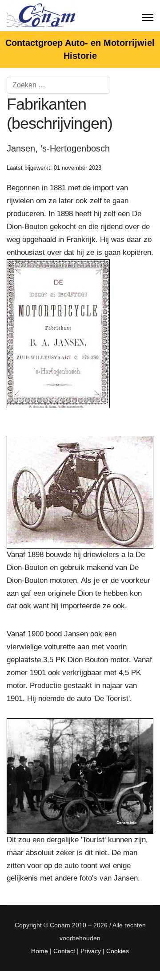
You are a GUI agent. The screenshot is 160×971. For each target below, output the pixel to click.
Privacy (90, 951)
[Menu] (147, 15)
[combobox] (58, 85)
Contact (64, 951)
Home (39, 951)
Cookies (117, 951)
